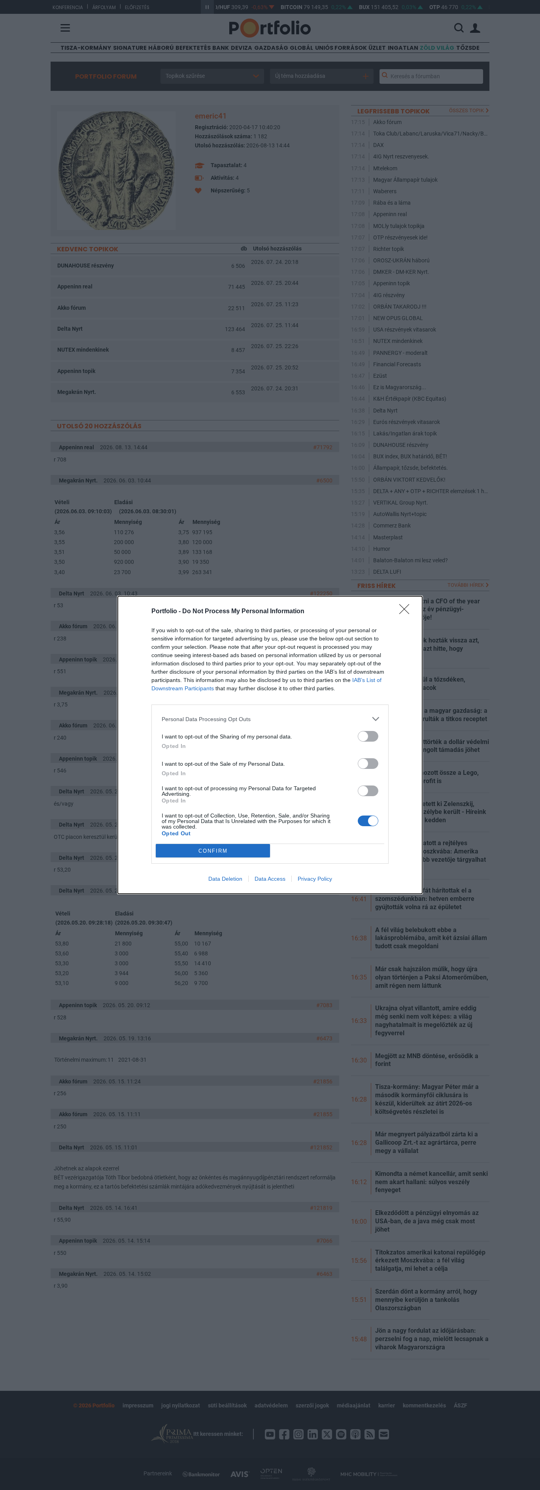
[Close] (406, 611)
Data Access (270, 879)
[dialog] (270, 745)
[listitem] (270, 719)
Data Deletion (225, 879)
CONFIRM (213, 851)
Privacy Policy (315, 879)
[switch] (368, 736)
